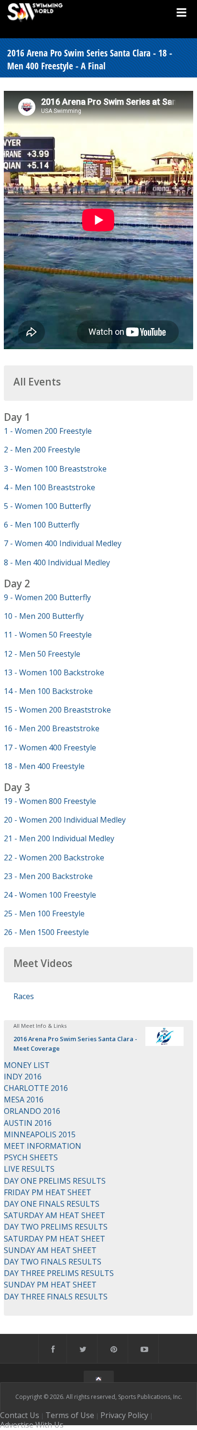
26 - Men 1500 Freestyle (46, 932)
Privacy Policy (124, 1415)
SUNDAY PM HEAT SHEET (50, 1284)
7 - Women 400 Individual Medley (62, 543)
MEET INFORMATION (42, 1146)
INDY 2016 (23, 1076)
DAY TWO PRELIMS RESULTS (56, 1226)
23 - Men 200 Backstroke (48, 876)
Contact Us (19, 1415)
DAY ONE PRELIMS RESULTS (55, 1181)
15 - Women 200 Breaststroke (57, 709)
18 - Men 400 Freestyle (44, 766)
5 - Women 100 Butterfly (47, 506)
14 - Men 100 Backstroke (48, 691)
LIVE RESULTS (29, 1169)
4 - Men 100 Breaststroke (49, 487)
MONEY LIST (27, 1065)
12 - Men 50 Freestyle (42, 654)
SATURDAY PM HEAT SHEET (54, 1238)
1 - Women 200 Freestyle (48, 431)
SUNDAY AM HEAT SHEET (50, 1250)
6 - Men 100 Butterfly (41, 524)
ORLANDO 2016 (32, 1111)
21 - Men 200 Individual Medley (59, 838)
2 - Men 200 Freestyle (42, 449)
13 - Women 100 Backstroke (54, 672)
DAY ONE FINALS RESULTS (51, 1204)
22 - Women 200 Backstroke (54, 857)
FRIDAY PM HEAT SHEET (47, 1192)
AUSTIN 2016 (28, 1123)
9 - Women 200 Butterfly (47, 597)
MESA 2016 (24, 1099)
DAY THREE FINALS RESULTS (56, 1296)
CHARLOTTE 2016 (36, 1088)
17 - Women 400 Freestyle (50, 747)
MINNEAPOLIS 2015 (40, 1134)
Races (23, 996)
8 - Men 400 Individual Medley (57, 562)
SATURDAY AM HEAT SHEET (54, 1215)
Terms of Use (69, 1415)
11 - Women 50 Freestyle (48, 634)
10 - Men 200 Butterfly (44, 616)
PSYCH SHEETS (31, 1157)
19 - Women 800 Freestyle (50, 801)
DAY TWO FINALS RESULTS (52, 1261)
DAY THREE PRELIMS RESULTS (59, 1273)
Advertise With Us (32, 1424)
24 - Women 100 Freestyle (50, 895)
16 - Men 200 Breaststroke (51, 728)
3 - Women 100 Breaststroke (55, 468)
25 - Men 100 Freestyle (44, 913)
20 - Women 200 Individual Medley (65, 819)
